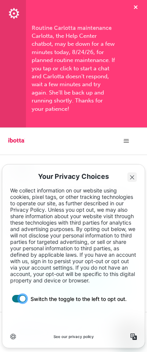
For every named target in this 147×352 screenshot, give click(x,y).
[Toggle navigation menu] (126, 141)
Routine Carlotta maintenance (72, 28)
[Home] (17, 143)
